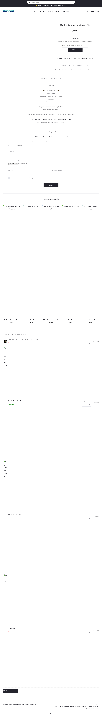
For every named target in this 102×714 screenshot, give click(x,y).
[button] (84, 339)
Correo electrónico (57, 170)
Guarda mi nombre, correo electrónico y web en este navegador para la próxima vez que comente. (38, 178)
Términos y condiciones (92, 709)
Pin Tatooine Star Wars (11, 320)
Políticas (66, 11)
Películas (9, 18)
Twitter (72, 65)
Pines (34, 11)
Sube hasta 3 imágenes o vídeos (17, 160)
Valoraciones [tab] (56, 78)
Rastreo (42, 11)
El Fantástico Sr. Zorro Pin (51, 320)
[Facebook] (92, 704)
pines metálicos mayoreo (80, 706)
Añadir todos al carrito (10, 691)
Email (88, 65)
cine (79, 58)
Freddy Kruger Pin (90, 320)
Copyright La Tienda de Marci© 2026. (13, 704)
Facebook (64, 65)
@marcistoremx (65, 119)
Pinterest (80, 65)
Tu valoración (12, 151)
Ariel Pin (70, 320)
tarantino (90, 58)
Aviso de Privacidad (93, 706)
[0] (91, 11)
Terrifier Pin (31, 320)
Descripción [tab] (44, 78)
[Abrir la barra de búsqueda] (51, 713)
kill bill (82, 58)
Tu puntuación (12, 146)
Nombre (10, 170)
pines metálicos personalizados (63, 706)
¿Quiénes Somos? (53, 11)
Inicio (4, 18)
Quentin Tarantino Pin (15, 401)
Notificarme (75, 50)
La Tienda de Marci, (37, 119)
